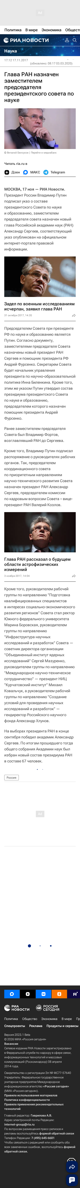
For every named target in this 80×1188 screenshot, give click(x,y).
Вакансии (11, 1043)
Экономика (49, 1019)
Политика (11, 1019)
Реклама (35, 1026)
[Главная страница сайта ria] (25, 40)
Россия (11, 777)
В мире (67, 1019)
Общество (29, 1019)
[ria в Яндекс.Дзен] (27, 994)
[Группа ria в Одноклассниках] (59, 994)
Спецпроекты (14, 1026)
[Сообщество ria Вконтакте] (43, 994)
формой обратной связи (56, 1133)
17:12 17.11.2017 (16, 60)
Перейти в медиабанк (44, 152)
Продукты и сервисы (62, 1026)
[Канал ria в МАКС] (12, 994)
